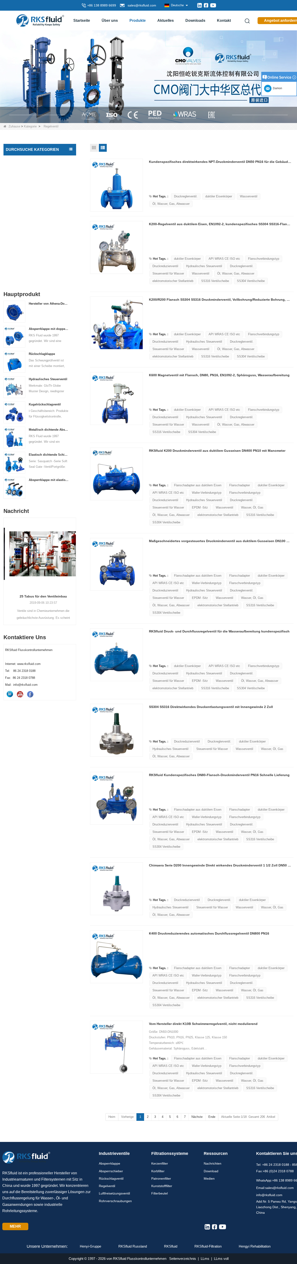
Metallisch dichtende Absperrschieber (49, 429)
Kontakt (224, 20)
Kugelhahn (15, 218)
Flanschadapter (239, 485)
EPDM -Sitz (200, 507)
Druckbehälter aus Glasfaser (28, 277)
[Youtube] (213, 5)
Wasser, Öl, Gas (252, 507)
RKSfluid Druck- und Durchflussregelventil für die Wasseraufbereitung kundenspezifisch (219, 631)
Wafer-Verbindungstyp (206, 492)
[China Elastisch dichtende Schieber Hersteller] (14, 462)
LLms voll (221, 1259)
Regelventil (15, 199)
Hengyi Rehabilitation (255, 1246)
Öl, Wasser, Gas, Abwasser (171, 203)
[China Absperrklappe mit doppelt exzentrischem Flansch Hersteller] (14, 336)
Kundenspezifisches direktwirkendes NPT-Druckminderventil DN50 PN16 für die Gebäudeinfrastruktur (220, 162)
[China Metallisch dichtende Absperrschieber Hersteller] (14, 437)
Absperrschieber (19, 170)
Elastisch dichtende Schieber (49, 454)
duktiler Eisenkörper (218, 196)
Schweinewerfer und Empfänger (30, 267)
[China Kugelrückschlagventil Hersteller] (14, 412)
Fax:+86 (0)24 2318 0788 (275, 1171)
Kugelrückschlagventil (45, 404)
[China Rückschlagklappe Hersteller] (14, 361)
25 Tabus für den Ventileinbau (40, 596)
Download (211, 1171)
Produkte (137, 20)
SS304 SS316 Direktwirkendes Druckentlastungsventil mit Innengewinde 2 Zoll (211, 707)
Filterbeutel (159, 1193)
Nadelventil (15, 189)
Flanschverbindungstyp (263, 258)
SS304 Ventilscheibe (251, 281)
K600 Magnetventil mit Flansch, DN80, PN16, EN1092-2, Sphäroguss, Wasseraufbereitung (219, 375)
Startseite (81, 20)
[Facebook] (206, 5)
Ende (211, 1117)
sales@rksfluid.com (141, 5)
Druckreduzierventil (165, 266)
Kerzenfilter (159, 1163)
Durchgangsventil (20, 238)
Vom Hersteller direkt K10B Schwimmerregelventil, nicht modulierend (203, 1024)
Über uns (110, 20)
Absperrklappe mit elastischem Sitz (49, 480)
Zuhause (14, 126)
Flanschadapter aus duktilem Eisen (197, 485)
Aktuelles (165, 20)
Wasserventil (248, 196)
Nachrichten (212, 1163)
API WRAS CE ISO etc (224, 258)
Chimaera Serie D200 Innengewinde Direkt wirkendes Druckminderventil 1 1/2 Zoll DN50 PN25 (220, 865)
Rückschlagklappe (42, 354)
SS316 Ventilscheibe (215, 281)
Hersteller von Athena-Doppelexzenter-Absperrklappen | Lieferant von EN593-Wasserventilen (49, 303)
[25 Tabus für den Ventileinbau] (40, 554)
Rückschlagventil (19, 179)
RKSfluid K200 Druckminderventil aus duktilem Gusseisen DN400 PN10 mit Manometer (217, 450)
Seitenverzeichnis (182, 1259)
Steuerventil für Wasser (168, 273)
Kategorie (30, 126)
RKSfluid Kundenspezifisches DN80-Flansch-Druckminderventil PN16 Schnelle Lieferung (219, 775)
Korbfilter (158, 1171)
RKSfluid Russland (132, 1246)
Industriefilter (16, 257)
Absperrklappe (18, 160)
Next (74, 564)
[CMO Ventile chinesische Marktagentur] (148, 76)
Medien (209, 1178)
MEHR (15, 1226)
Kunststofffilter (161, 1186)
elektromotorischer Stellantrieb (172, 281)
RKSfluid (170, 1246)
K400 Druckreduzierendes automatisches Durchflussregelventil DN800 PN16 (209, 933)
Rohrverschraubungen (23, 228)
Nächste (197, 1117)
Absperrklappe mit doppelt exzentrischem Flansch (49, 329)
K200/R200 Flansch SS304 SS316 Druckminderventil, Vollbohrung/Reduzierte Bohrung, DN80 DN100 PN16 (220, 299)
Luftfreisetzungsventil (22, 209)
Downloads (195, 20)
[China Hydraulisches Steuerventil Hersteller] (14, 387)
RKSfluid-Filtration (208, 1246)
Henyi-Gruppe (90, 1246)
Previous (5, 564)
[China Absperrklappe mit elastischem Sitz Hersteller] (14, 488)
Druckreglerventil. (185, 196)
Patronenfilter (161, 1178)
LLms (205, 1259)
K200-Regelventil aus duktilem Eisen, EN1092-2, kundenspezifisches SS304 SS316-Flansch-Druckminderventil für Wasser (220, 224)
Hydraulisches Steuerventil (48, 379)
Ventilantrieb (16, 248)
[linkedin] (199, 5)
